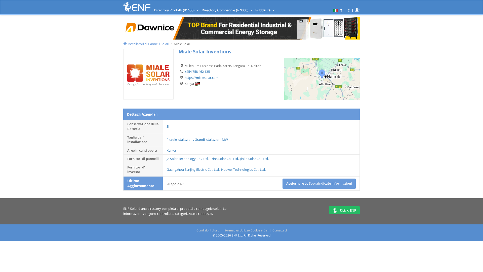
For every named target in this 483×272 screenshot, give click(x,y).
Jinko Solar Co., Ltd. (254, 158)
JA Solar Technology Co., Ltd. (188, 158)
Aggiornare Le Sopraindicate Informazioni (319, 183)
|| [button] (348, 10)
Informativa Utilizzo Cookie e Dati (246, 230)
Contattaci (279, 230)
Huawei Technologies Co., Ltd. (243, 169)
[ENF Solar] (136, 7)
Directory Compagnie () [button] (225, 10)
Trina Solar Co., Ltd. (224, 158)
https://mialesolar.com (202, 77)
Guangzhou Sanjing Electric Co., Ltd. (193, 169)
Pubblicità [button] (263, 10)
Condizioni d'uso (207, 230)
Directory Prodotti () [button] (174, 10)
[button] (337, 10)
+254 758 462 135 (197, 71)
